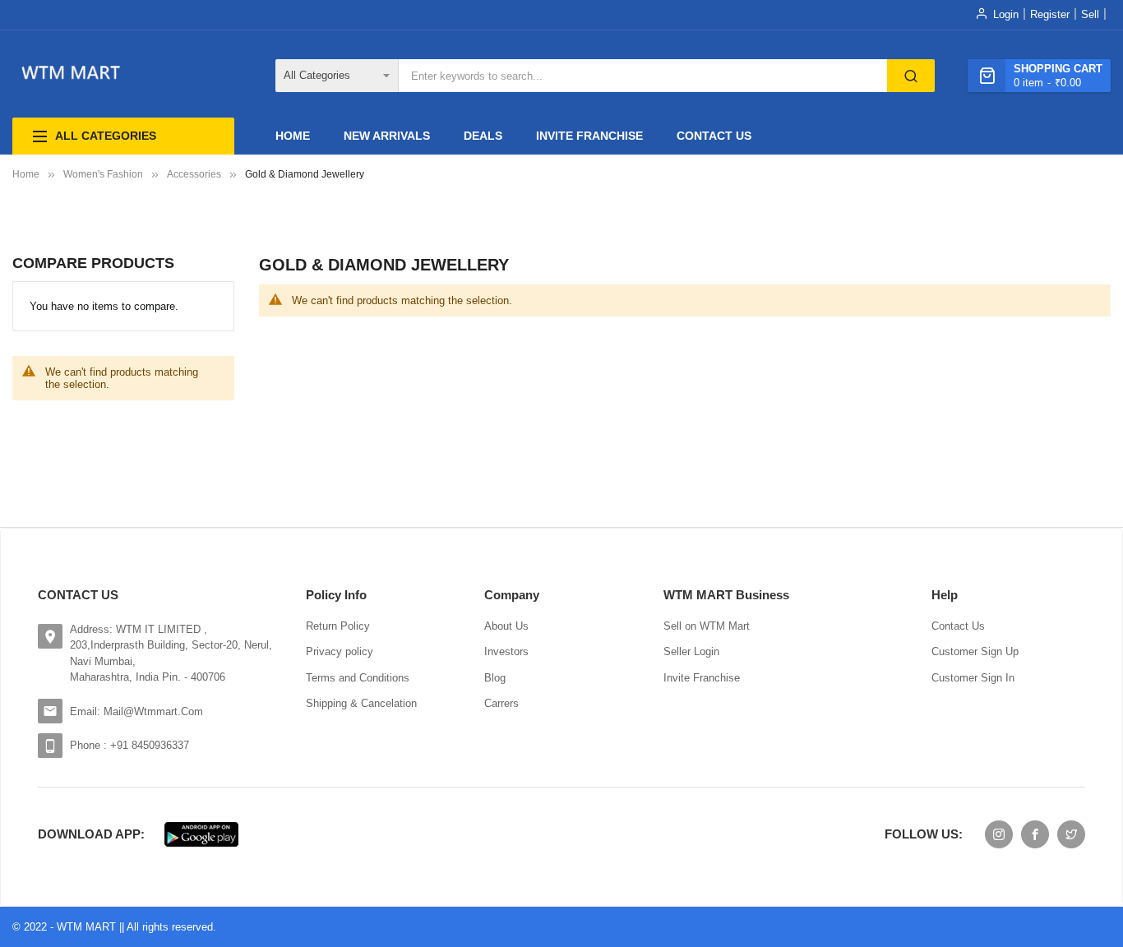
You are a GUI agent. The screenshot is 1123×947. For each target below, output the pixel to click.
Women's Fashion (103, 174)
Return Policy (338, 626)
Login (1006, 14)
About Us (506, 626)
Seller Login (691, 651)
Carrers (501, 703)
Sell (1090, 14)
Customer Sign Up (975, 651)
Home (25, 174)
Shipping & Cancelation (361, 703)
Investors (506, 651)
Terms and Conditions (357, 678)
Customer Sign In (972, 678)
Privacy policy (339, 651)
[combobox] (643, 75)
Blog (495, 678)
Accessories (194, 174)
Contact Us (958, 626)
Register (1050, 14)
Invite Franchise (701, 678)
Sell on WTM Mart (706, 626)
